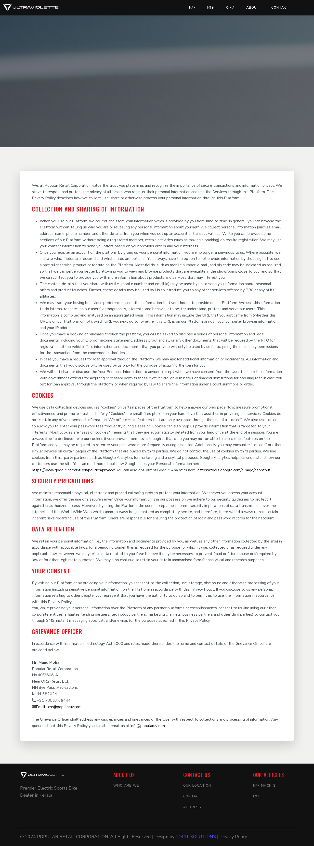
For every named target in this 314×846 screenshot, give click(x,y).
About (253, 7)
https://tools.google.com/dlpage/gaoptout (234, 470)
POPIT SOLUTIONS (196, 837)
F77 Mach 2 (264, 785)
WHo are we (126, 785)
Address (192, 807)
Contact (280, 7)
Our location (197, 785)
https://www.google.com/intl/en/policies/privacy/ (73, 470)
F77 (192, 7)
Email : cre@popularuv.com (58, 707)
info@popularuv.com (148, 725)
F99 (210, 7)
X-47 (230, 7)
